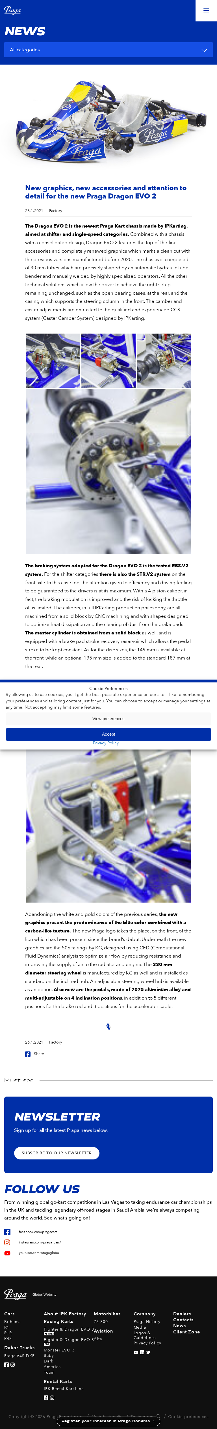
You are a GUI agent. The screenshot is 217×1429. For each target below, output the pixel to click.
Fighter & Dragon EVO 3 (69, 1331)
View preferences (108, 718)
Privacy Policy (106, 743)
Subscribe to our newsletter (57, 1153)
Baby (49, 1355)
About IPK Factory (65, 1314)
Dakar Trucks (19, 1348)
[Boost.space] (158, 1417)
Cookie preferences (188, 1416)
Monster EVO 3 (59, 1350)
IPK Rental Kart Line (64, 1388)
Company (145, 1314)
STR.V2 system (154, 574)
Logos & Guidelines (145, 1335)
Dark (48, 1361)
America (52, 1367)
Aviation (103, 1331)
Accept (108, 734)
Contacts (183, 1320)
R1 (6, 1327)
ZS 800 (101, 1321)
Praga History (147, 1321)
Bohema (12, 1321)
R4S (8, 1338)
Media (140, 1327)
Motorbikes (107, 1314)
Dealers (182, 1314)
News (179, 1326)
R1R (8, 1333)
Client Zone (186, 1332)
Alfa (98, 1339)
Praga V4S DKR (19, 1356)
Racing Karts (58, 1321)
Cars (9, 1314)
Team (49, 1372)
